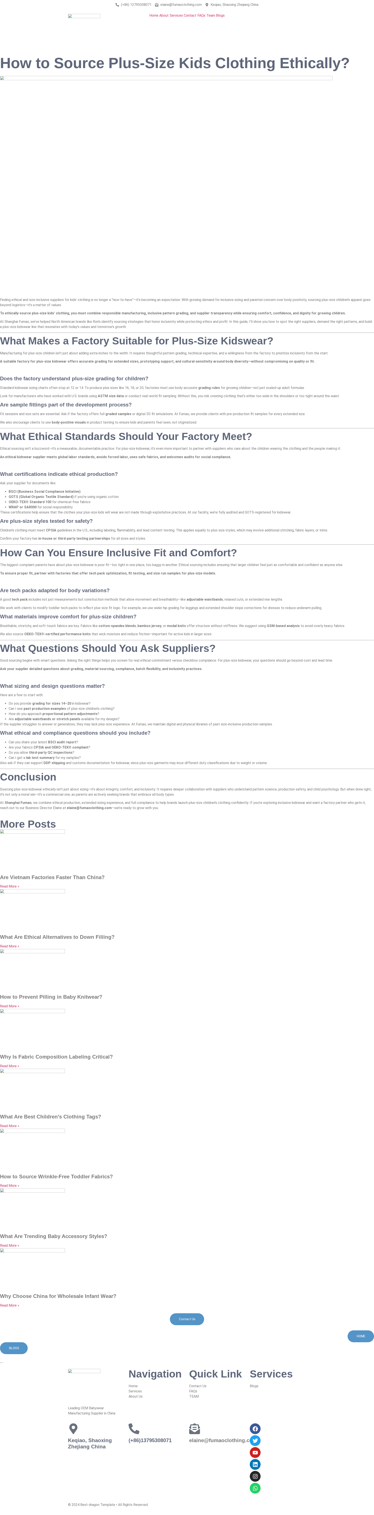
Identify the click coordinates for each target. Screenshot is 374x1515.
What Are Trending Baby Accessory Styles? (53, 1236)
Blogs (220, 15)
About (164, 15)
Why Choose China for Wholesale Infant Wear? (58, 1296)
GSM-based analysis (283, 626)
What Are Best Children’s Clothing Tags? (50, 1117)
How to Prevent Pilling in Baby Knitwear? (51, 997)
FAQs (201, 15)
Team (210, 15)
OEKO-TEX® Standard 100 (30, 502)
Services (176, 15)
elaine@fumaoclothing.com (223, 1440)
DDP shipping (54, 763)
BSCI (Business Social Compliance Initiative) (45, 492)
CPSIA (51, 530)
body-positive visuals (69, 422)
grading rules (209, 388)
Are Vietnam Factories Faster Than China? (52, 877)
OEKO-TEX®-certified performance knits (57, 634)
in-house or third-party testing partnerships (74, 538)
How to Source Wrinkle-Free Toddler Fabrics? (56, 1176)
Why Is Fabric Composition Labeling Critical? (56, 1057)
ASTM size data (111, 396)
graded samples (118, 414)
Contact (190, 15)
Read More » (9, 886)
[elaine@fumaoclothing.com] (194, 1428)
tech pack (20, 599)
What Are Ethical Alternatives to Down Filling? (57, 937)
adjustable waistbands (205, 599)
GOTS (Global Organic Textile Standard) (41, 497)
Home (153, 15)
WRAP (14, 507)
